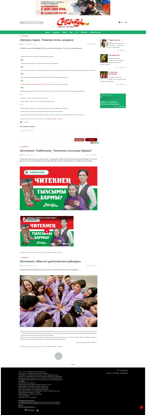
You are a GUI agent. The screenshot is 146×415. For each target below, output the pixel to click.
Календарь (84, 32)
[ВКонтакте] (91, 143)
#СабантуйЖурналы (25, 84)
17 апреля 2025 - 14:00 (30, 44)
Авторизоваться (79, 139)
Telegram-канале (51, 119)
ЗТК (77, 32)
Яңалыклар (56, 32)
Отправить (91, 139)
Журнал (47, 32)
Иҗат (71, 32)
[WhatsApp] (96, 143)
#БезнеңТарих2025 (37, 84)
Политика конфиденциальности (26, 407)
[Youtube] (119, 22)
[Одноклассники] (94, 143)
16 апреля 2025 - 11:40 (30, 155)
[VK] (121, 22)
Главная (73, 364)
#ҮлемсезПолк (47, 84)
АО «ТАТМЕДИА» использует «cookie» (28, 402)
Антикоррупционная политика (26, 400)
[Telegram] (98, 143)
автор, (21, 44)
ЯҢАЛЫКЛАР (25, 36)
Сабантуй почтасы (95, 32)
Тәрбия (64, 32)
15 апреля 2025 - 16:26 (30, 265)
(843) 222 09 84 (124, 373)
